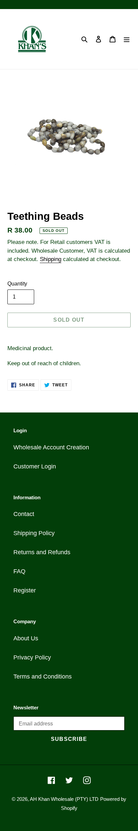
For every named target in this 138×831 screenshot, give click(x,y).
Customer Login (34, 466)
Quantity (17, 283)
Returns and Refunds (41, 552)
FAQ (19, 571)
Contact (23, 514)
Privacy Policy (32, 657)
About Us (25, 638)
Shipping (50, 259)
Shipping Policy (34, 533)
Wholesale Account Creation (51, 447)
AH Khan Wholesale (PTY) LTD (64, 799)
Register (24, 590)
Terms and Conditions (42, 676)
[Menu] (127, 39)
